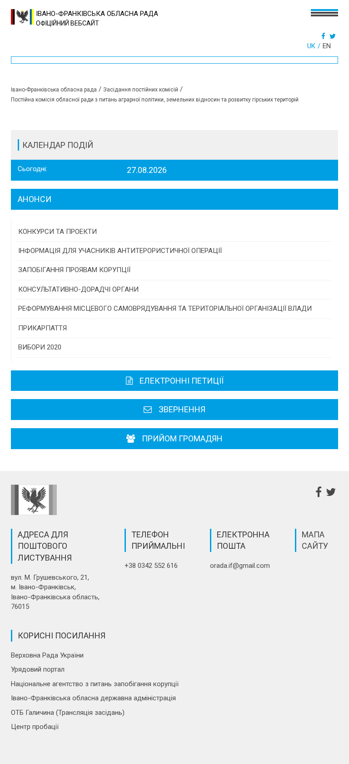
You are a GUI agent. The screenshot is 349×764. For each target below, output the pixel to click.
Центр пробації (35, 727)
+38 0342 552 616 (151, 566)
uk (311, 46)
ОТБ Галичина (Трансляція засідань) (68, 712)
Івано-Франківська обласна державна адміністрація (93, 698)
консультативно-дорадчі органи (78, 289)
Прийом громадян (182, 438)
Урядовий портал (38, 669)
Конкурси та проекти (57, 232)
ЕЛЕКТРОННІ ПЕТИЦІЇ (182, 380)
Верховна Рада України (47, 655)
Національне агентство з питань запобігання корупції (95, 684)
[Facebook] (324, 36)
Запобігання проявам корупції (74, 270)
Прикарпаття (42, 328)
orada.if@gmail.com (240, 566)
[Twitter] (333, 36)
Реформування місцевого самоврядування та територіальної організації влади (165, 308)
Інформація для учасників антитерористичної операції (120, 251)
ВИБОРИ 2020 (39, 347)
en (327, 46)
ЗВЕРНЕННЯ (182, 409)
